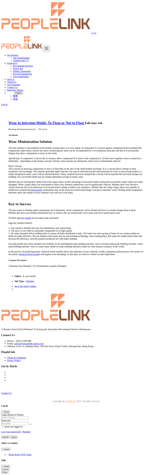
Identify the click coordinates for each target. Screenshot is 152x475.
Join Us (10, 79)
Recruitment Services (23, 66)
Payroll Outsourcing (22, 74)
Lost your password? (11, 431)
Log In (94, 33)
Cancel (5, 437)
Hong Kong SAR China (20, 454)
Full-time (30, 281)
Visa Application (21, 76)
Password (5, 420)
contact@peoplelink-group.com (28, 343)
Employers (12, 63)
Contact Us (12, 87)
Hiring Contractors (22, 71)
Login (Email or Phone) (12, 415)
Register (26, 431)
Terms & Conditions (16, 357)
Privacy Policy (14, 360)
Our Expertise (13, 84)
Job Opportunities (21, 58)
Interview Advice (15, 90)
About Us (11, 82)
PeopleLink (70, 401)
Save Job (18, 286)
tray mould (26, 218)
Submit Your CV (21, 60)
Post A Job (18, 68)
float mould (36, 190)
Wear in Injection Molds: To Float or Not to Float (46, 123)
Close (4, 472)
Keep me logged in (13, 426)
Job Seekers (12, 55)
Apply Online (29, 286)
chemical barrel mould (28, 254)
